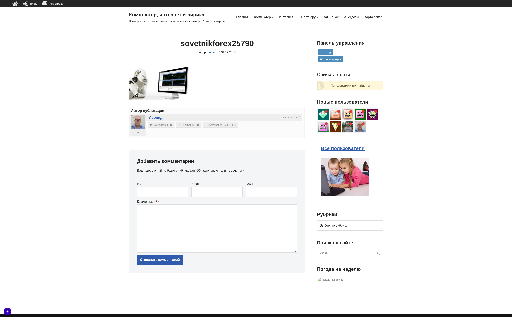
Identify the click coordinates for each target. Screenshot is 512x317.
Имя (140, 184)
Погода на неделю (332, 279)
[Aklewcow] (372, 114)
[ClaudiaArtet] (347, 114)
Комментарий (148, 201)
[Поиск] (378, 253)
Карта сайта (373, 17)
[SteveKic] (335, 126)
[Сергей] (347, 126)
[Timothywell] (323, 114)
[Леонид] (138, 122)
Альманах (331, 17)
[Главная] (15, 3)
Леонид (212, 52)
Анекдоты (351, 17)
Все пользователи (343, 148)
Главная (242, 17)
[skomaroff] (323, 126)
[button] (272, 17)
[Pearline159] (335, 114)
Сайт (249, 184)
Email (195, 184)
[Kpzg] (360, 114)
